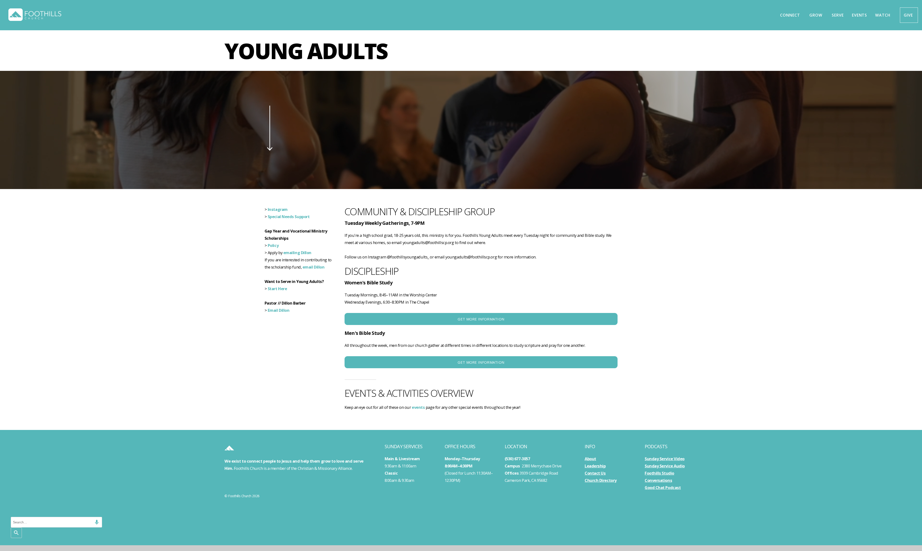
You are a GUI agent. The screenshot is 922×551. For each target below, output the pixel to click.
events (418, 407)
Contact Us (595, 473)
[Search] (16, 532)
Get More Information (481, 319)
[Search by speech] (97, 522)
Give (909, 15)
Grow (816, 15)
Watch (883, 15)
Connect (790, 15)
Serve (838, 15)
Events (859, 15)
